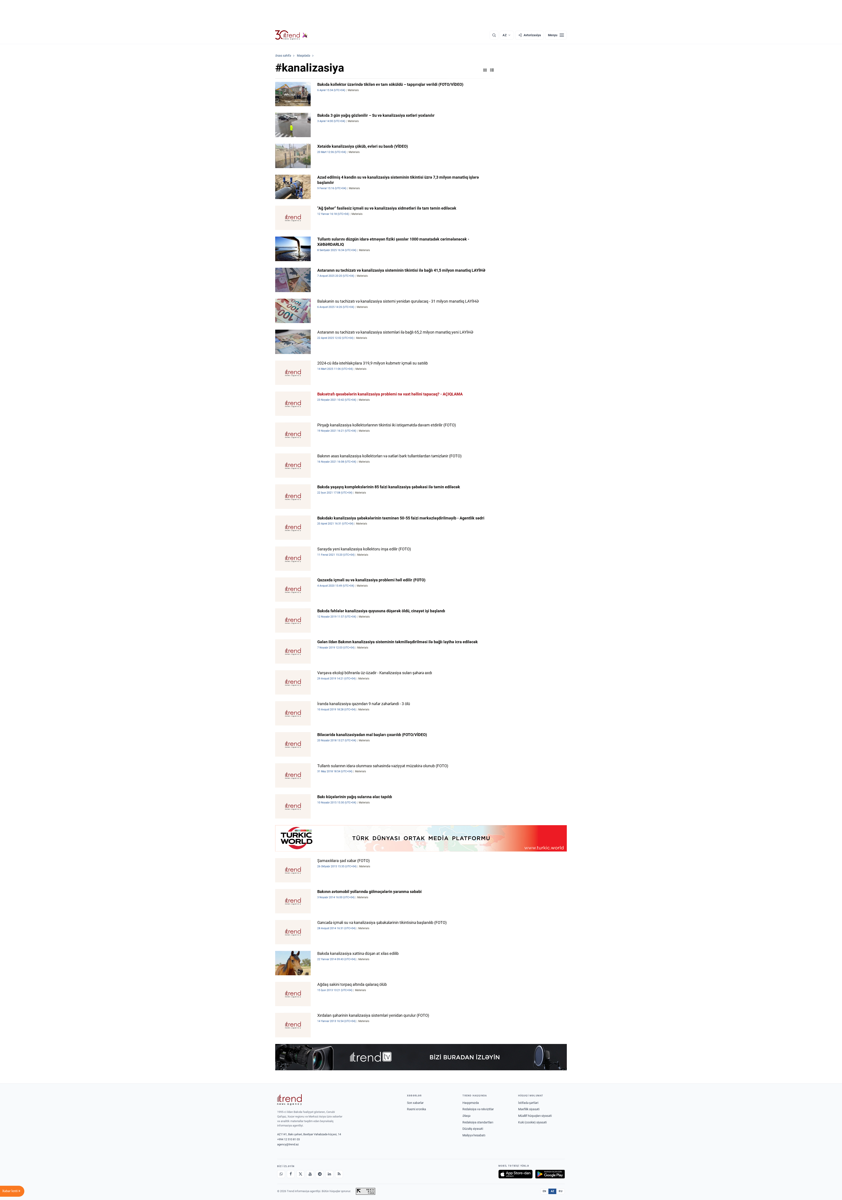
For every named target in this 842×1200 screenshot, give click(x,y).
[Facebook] (291, 1174)
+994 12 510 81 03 (288, 1139)
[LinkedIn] (329, 1174)
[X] (300, 1174)
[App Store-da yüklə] (515, 1174)
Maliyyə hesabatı (473, 1135)
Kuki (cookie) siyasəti (532, 1122)
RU (560, 1191)
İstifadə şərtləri (528, 1103)
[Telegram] (320, 1174)
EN (544, 1191)
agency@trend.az (288, 1144)
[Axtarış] (494, 35)
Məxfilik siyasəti (528, 1109)
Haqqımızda (470, 1103)
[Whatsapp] (281, 1174)
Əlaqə (466, 1115)
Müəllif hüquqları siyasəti (535, 1115)
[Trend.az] (291, 35)
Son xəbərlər (415, 1103)
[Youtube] (310, 1174)
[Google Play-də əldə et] (550, 1174)
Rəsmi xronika (416, 1109)
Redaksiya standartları (477, 1122)
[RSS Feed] (339, 1174)
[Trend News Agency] (289, 1099)
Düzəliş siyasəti (472, 1128)
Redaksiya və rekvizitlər (478, 1109)
